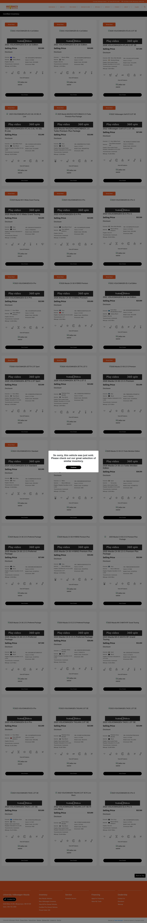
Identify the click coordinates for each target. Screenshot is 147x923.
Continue (73, 467)
